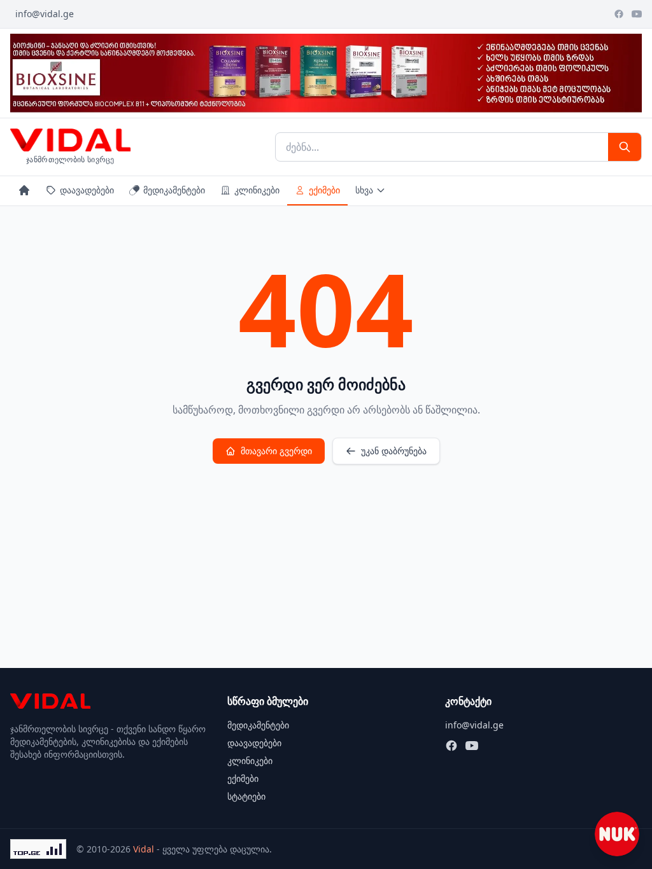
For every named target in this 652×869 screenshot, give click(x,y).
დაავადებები (87, 190)
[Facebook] (619, 14)
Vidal (143, 849)
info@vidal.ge (44, 14)
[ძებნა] (624, 147)
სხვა (364, 190)
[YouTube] (637, 14)
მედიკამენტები (174, 190)
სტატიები (246, 796)
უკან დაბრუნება (394, 451)
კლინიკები (257, 190)
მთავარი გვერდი (276, 451)
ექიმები (324, 190)
